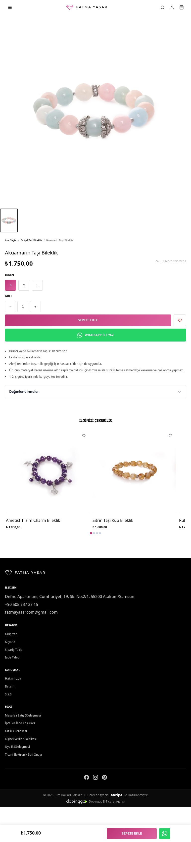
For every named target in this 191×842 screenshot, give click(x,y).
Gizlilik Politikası (16, 731)
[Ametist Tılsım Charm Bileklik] (48, 471)
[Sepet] (181, 7)
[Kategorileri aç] (10, 7)
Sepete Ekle (88, 320)
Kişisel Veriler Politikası (21, 739)
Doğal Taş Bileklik (31, 240)
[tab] (91, 533)
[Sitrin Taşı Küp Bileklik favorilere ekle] (170, 435)
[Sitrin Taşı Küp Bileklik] (134, 471)
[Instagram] (95, 778)
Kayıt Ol (10, 642)
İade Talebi (12, 657)
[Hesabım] (172, 7)
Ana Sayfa (10, 240)
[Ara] (162, 7)
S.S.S (8, 694)
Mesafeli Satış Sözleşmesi (23, 715)
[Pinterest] (104, 778)
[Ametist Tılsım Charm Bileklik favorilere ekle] (84, 435)
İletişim (10, 686)
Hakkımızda (13, 678)
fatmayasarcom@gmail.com (31, 612)
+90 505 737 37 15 (21, 604)
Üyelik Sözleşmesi (17, 747)
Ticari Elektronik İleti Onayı (23, 754)
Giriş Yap (11, 634)
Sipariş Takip (13, 650)
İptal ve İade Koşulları (20, 723)
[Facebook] (86, 778)
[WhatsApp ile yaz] (164, 833)
